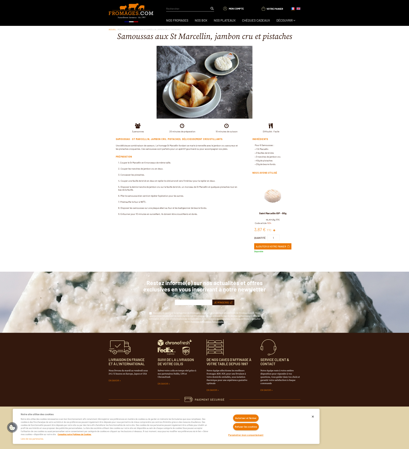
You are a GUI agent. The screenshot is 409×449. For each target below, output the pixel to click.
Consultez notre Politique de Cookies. (74, 434)
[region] (166, 426)
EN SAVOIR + (115, 380)
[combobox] (190, 8)
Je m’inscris (221, 302)
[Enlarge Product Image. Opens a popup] (287, 208)
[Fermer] (312, 416)
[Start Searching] (212, 8)
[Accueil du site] (131, 13)
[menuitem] (177, 20)
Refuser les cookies (246, 426)
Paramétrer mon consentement (245, 435)
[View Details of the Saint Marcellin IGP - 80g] (273, 196)
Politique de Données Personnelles (207, 321)
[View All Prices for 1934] (274, 230)
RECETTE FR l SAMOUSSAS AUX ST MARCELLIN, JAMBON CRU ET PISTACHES (149, 29)
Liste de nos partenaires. (32, 439)
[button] (12, 427)
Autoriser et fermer (246, 418)
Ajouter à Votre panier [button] (271, 246)
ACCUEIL (112, 29)
